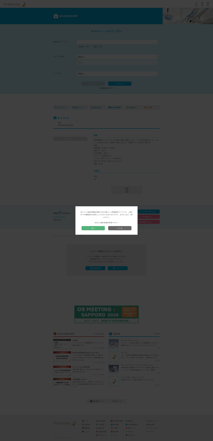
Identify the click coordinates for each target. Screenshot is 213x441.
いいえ (119, 228)
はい (93, 228)
